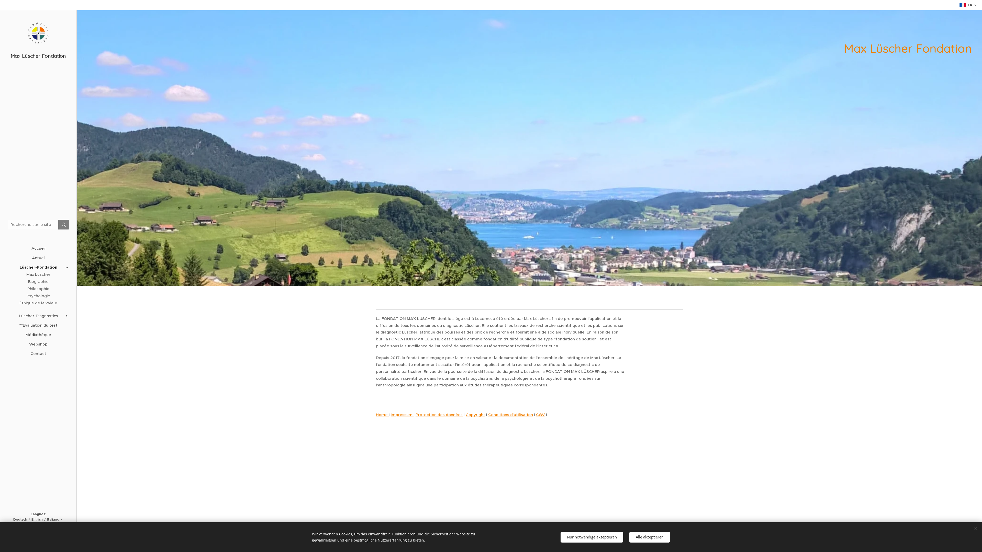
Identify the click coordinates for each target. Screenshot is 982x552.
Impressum (402, 414)
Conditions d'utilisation (510, 414)
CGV (540, 414)
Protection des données (439, 414)
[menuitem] (38, 248)
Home (382, 414)
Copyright (475, 414)
